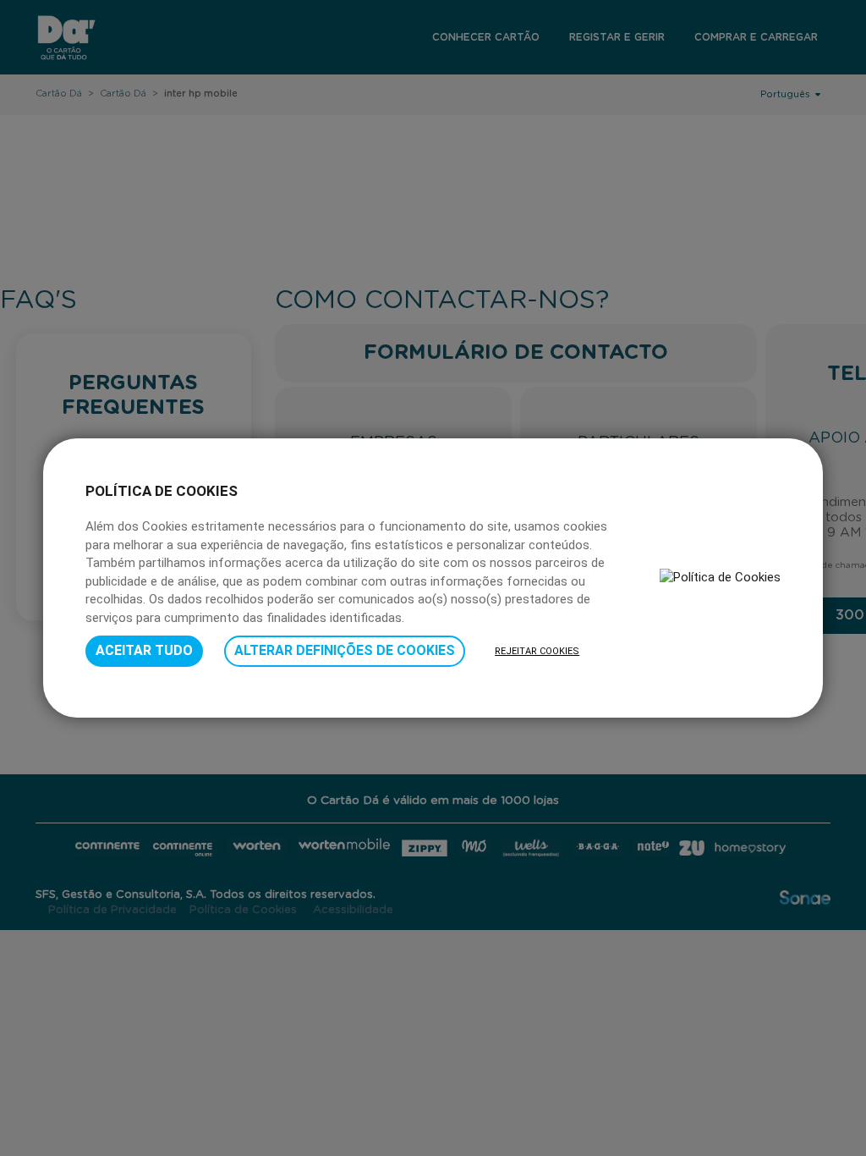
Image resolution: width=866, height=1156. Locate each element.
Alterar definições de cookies (344, 650)
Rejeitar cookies (537, 651)
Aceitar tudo (144, 650)
